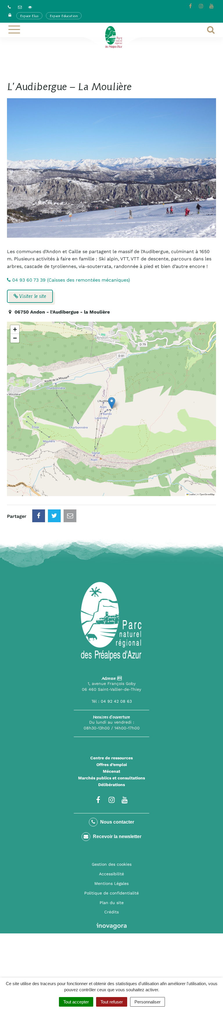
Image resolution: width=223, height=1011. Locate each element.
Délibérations (111, 784)
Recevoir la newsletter (116, 836)
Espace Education (64, 16)
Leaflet (191, 494)
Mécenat (111, 771)
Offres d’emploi (111, 764)
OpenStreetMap (207, 494)
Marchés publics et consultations (111, 778)
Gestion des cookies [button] (112, 864)
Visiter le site (32, 296)
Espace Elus (29, 16)
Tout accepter (76, 1001)
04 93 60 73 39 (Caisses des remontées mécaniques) (70, 280)
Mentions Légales (111, 883)
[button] (111, 403)
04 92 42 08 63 (116, 701)
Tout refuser (111, 1001)
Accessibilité (111, 874)
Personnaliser (147, 1001)
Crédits (111, 912)
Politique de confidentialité (111, 893)
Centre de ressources (111, 758)
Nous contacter (116, 821)
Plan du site (112, 902)
